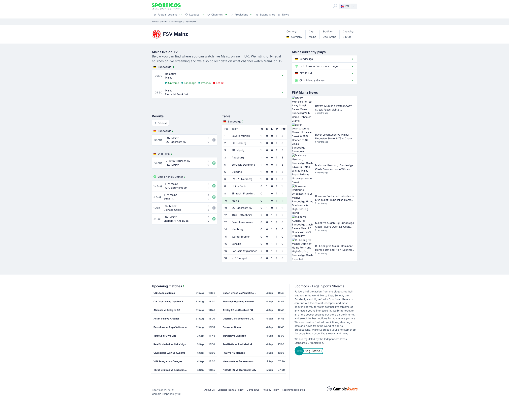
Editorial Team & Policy (231, 389)
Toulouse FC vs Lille (164, 335)
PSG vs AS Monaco (234, 352)
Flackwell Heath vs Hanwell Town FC (241, 301)
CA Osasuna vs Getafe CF (168, 301)
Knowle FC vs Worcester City (239, 369)
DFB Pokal (164, 153)
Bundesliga (164, 66)
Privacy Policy (270, 389)
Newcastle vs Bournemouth (238, 361)
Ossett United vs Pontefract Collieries (241, 292)
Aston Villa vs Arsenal (166, 318)
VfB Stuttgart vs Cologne (167, 361)
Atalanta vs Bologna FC (166, 310)
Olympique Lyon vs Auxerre (169, 352)
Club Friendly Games (170, 176)
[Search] (335, 6)
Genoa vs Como (232, 327)
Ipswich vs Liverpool (234, 335)
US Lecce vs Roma (164, 292)
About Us (209, 389)
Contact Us (253, 389)
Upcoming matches (167, 286)
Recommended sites (293, 389)
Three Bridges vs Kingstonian (170, 369)
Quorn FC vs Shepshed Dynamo (241, 318)
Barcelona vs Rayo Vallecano (170, 327)
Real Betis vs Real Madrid (237, 344)
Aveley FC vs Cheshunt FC (238, 310)
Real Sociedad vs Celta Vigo (169, 344)
